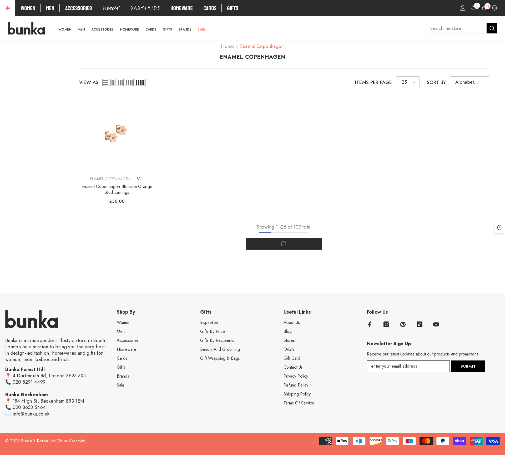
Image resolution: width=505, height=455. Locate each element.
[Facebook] (369, 324)
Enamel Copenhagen (262, 46)
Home (227, 46)
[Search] (461, 28)
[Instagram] (386, 324)
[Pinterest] (403, 324)
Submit (468, 366)
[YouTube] (436, 324)
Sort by (436, 82)
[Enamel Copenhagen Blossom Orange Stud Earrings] (117, 134)
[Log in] (463, 8)
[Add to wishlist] (139, 179)
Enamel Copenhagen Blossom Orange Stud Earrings (117, 189)
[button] (105, 82)
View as (89, 82)
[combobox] (456, 28)
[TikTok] (419, 324)
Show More (284, 244)
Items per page (373, 82)
